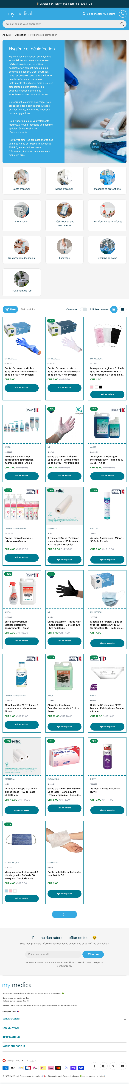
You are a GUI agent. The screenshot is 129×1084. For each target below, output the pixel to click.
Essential (53, 528)
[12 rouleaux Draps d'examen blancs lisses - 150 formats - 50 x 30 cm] (22, 756)
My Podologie (12, 862)
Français (30, 1061)
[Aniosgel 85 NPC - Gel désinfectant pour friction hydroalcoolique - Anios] (22, 424)
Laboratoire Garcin (15, 528)
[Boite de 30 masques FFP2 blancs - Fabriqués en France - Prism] (107, 673)
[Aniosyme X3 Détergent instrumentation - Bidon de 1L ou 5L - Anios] (107, 424)
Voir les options (21, 387)
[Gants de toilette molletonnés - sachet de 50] (65, 840)
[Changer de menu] (4, 14)
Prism (93, 695)
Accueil (7, 34)
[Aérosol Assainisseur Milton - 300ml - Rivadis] (107, 506)
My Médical (14, 1076)
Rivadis (94, 528)
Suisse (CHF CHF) (13, 1061)
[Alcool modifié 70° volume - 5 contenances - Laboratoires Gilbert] (22, 673)
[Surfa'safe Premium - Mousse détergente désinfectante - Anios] (22, 589)
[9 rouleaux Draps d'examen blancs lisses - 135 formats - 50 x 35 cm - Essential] (65, 506)
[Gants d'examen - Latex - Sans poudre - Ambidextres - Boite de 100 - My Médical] (65, 336)
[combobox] (64, 24)
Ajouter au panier (64, 559)
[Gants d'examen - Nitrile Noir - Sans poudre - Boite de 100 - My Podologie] (65, 589)
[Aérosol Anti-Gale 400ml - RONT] (107, 756)
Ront (93, 779)
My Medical (11, 359)
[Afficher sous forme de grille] (114, 309)
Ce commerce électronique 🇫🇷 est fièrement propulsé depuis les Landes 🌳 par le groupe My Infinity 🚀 (62, 1076)
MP (49, 447)
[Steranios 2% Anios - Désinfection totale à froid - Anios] (65, 673)
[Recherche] (122, 24)
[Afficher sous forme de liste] (122, 309)
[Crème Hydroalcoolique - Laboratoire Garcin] (22, 506)
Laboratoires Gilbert (16, 695)
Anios (8, 447)
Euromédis (53, 779)
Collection (20, 34)
